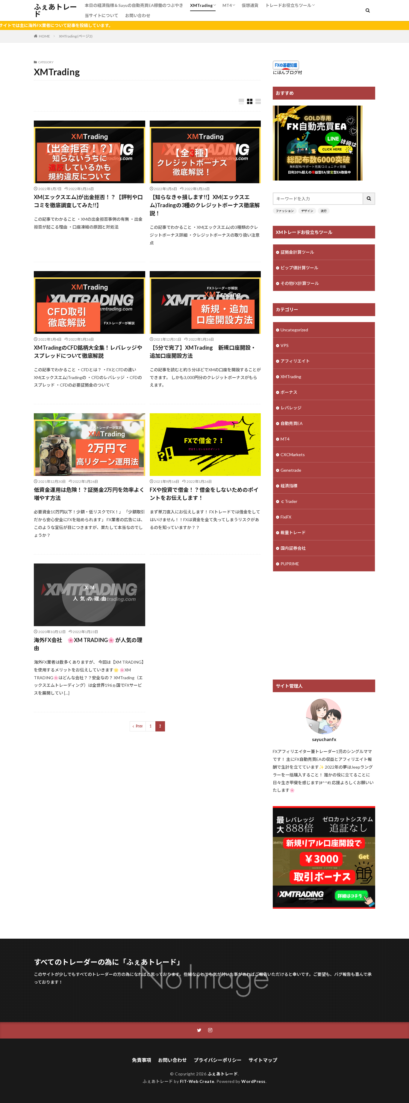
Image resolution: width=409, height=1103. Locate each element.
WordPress (253, 1081)
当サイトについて (101, 15)
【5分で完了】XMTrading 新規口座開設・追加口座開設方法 (203, 351)
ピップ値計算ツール (299, 267)
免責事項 (141, 1060)
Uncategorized (294, 329)
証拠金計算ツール (297, 252)
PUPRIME (290, 563)
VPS (285, 345)
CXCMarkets (293, 454)
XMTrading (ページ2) (76, 36)
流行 (324, 211)
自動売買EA (292, 423)
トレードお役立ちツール (288, 5)
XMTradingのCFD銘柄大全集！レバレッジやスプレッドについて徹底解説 (88, 351)
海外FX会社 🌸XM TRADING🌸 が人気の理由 (88, 644)
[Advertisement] (324, 626)
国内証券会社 (293, 548)
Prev (139, 726)
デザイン (307, 211)
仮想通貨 (250, 5)
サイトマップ (263, 1060)
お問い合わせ (137, 15)
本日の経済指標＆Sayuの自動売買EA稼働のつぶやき (134, 5)
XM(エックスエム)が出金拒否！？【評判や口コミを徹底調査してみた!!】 (88, 201)
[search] (369, 199)
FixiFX (286, 516)
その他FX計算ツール (300, 283)
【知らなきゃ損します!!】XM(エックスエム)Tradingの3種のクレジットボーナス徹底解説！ (205, 205)
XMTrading (201, 5)
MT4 (227, 5)
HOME (44, 36)
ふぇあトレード (55, 10)
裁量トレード (293, 532)
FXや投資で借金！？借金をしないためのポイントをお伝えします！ (204, 493)
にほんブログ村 (287, 72)
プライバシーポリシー (218, 1060)
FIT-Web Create (197, 1081)
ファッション (285, 211)
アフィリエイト (295, 360)
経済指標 (289, 485)
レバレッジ (291, 407)
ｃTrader (289, 501)
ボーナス (289, 392)
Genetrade (291, 470)
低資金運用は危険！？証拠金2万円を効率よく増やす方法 (89, 493)
